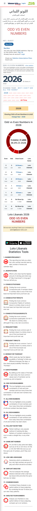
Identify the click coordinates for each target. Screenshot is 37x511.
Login (23, 54)
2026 (6, 93)
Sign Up (20, 52)
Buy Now (7, 48)
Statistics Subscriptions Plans (22, 58)
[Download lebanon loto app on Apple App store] (25, 243)
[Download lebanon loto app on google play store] (12, 243)
